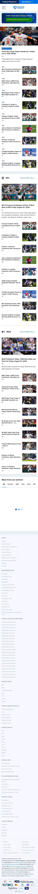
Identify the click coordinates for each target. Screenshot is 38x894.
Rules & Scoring (6, 552)
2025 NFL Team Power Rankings (11, 789)
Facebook (4, 824)
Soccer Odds (5, 604)
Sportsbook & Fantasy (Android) (11, 766)
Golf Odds (4, 596)
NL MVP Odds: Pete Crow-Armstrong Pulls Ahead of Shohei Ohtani (11, 434)
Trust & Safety (7, 844)
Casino (4, 701)
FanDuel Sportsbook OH (9, 663)
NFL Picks (4, 787)
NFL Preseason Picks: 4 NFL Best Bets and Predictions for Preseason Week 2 (11, 305)
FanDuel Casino (6, 715)
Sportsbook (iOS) (6, 769)
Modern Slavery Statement (9, 558)
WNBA (3, 753)
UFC (3, 696)
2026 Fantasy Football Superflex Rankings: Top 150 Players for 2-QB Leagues (11, 282)
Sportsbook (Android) (8, 771)
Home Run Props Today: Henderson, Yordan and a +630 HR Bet (10, 388)
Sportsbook (26, 2)
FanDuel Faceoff (6, 720)
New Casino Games (7, 803)
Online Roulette (6, 811)
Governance (25, 842)
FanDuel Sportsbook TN (8, 669)
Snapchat (4, 835)
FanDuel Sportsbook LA (8, 647)
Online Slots (5, 800)
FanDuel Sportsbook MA (9, 649)
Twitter (4, 827)
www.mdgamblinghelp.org (19, 866)
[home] (18, 7)
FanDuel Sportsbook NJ (8, 658)
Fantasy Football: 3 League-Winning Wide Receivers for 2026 (11, 165)
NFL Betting (5, 784)
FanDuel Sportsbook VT (8, 674)
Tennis (3, 747)
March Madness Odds (8, 590)
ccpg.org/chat (21, 862)
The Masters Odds (7, 598)
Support (4, 541)
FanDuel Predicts (6, 723)
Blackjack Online (6, 806)
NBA (17, 484)
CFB (3, 742)
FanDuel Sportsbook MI (8, 652)
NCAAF (10, 484)
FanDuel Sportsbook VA (8, 671)
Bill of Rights (25, 844)
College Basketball (7, 690)
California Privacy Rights (28, 847)
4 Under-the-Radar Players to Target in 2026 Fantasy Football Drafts (11, 153)
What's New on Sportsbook (9, 547)
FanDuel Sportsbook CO (8, 630)
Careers (5, 842)
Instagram (4, 830)
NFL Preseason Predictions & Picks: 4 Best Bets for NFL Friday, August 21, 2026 (11, 71)
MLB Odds (5, 582)
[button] (19, 19)
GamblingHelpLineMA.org (9, 864)
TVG (3, 712)
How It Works (5, 549)
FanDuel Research (9, 2)
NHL (23, 484)
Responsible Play (6, 555)
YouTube (4, 833)
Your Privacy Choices (28, 850)
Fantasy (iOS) (5, 763)
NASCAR (4, 750)
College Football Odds (8, 585)
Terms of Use (7, 850)
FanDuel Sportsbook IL (8, 641)
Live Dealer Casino (7, 808)
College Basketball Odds (9, 587)
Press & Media (26, 853)
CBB (3, 755)
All (4, 484)
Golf (3, 744)
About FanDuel (6, 544)
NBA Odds (5, 579)
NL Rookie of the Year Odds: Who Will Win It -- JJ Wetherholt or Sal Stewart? (11, 423)
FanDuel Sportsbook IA (8, 638)
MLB (29, 484)
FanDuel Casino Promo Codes (10, 817)
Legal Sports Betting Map (9, 560)
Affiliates (4, 563)
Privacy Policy (7, 847)
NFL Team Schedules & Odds (10, 792)
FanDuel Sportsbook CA (8, 627)
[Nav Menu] (4, 7)
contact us (27, 876)
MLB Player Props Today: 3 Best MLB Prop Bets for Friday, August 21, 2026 (11, 94)
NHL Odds (5, 593)
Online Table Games (7, 814)
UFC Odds (4, 601)
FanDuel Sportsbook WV (9, 677)
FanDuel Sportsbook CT (8, 633)
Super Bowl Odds (7, 576)
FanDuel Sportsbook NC (8, 655)
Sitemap (4, 566)
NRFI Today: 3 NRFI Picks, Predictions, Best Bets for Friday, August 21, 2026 (10, 82)
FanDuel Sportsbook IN (8, 644)
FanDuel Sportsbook (7, 709)
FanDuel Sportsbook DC (8, 636)
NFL (34, 484)
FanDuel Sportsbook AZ (8, 625)
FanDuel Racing (6, 717)
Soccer (4, 698)
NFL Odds (4, 574)
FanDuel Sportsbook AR (8, 622)
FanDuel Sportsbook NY (8, 660)
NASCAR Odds (6, 607)
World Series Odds (7, 609)
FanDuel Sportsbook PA (8, 666)
